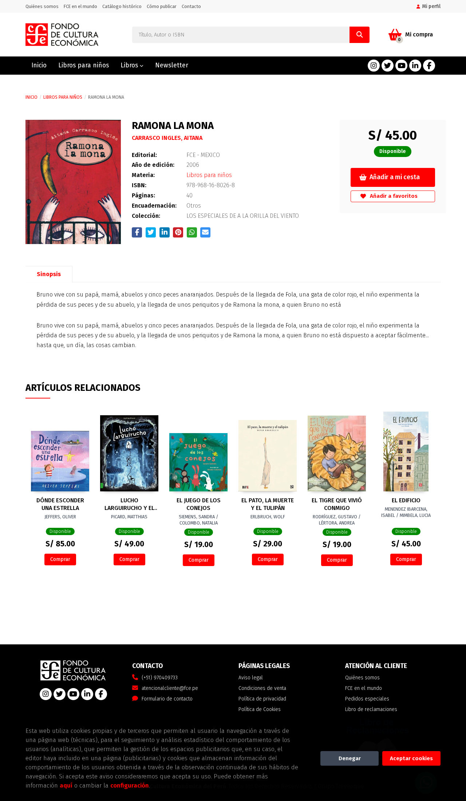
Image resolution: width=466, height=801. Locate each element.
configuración (129, 785)
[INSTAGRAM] (374, 66)
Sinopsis (49, 274)
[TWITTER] (388, 66)
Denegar (350, 758)
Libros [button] (130, 65)
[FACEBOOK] (429, 66)
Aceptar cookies (411, 758)
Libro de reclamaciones (371, 709)
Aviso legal (250, 678)
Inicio (31, 97)
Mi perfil (431, 6)
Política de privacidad (262, 699)
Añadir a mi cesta (395, 177)
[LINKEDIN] (415, 66)
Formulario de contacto (167, 699)
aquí (66, 785)
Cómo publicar (162, 6)
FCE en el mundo (80, 6)
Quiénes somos (42, 6)
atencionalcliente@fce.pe (170, 688)
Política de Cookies (259, 709)
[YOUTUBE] (401, 66)
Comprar (60, 559)
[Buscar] (360, 35)
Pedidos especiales (367, 699)
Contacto (191, 6)
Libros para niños (62, 97)
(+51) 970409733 (160, 678)
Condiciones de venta (262, 688)
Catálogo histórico (122, 6)
